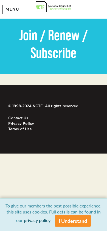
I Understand (73, 220)
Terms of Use (20, 129)
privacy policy (37, 220)
